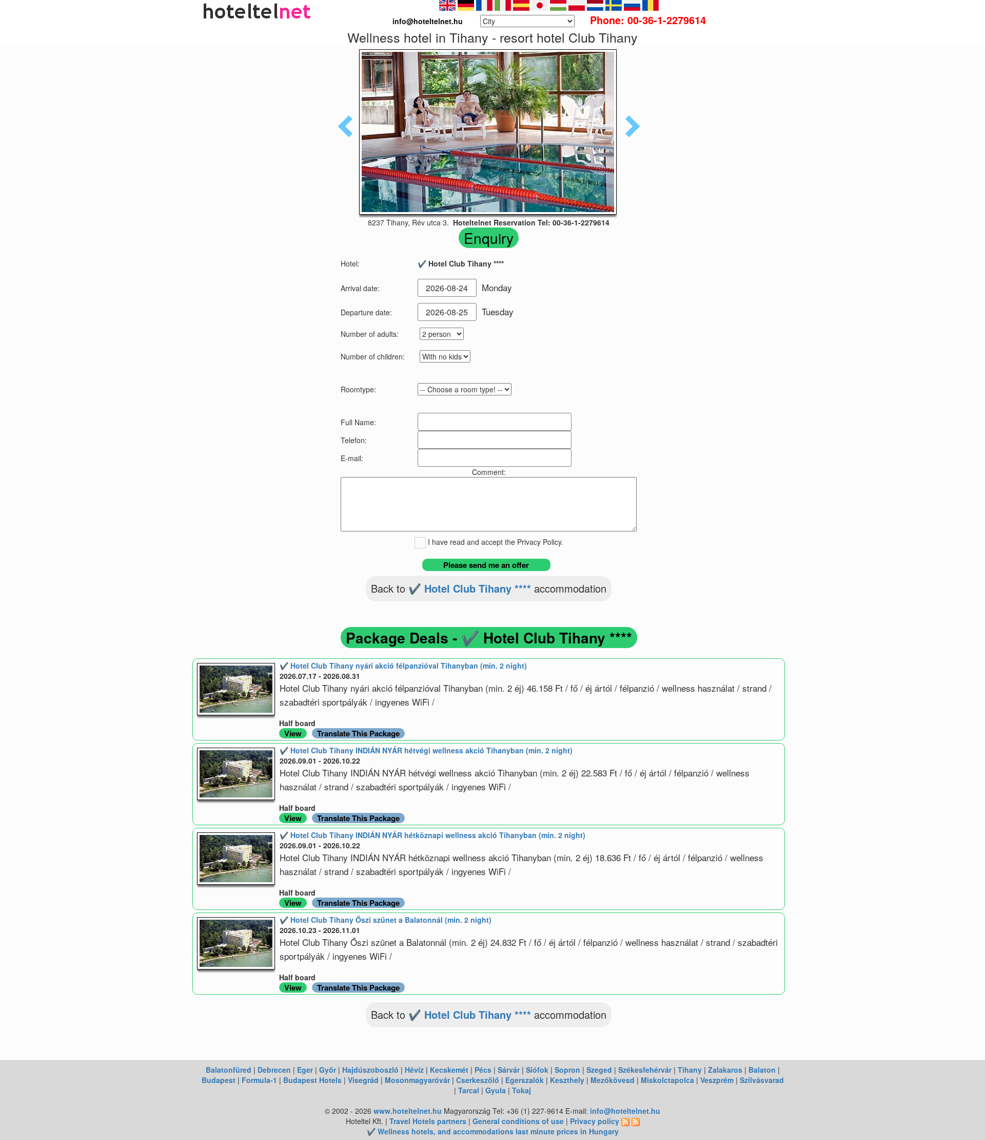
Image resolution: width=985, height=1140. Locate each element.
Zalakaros (725, 1070)
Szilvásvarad (762, 1080)
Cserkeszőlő (477, 1080)
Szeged (599, 1070)
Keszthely (567, 1080)
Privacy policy (594, 1121)
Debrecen (274, 1070)
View (293, 733)
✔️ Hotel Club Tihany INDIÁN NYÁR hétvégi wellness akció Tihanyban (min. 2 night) (426, 750)
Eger (305, 1070)
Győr (327, 1070)
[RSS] (625, 1121)
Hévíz (414, 1070)
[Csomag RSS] (636, 1121)
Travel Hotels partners (427, 1121)
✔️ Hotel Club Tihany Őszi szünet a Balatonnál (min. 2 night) (385, 920)
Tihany (690, 1070)
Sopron (567, 1070)
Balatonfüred (228, 1070)
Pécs (483, 1070)
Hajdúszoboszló (370, 1070)
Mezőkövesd (612, 1080)
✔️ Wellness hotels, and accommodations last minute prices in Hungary (493, 1131)
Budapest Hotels (312, 1080)
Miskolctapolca (667, 1080)
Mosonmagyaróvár (417, 1080)
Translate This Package (358, 733)
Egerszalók (524, 1080)
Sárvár (509, 1070)
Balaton (762, 1070)
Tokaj (521, 1090)
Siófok (537, 1070)
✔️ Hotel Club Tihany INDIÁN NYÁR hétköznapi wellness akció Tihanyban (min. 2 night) (432, 835)
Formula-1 (259, 1080)
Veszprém (717, 1080)
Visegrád (363, 1080)
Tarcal (468, 1090)
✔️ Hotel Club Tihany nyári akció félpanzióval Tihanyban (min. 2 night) (403, 665)
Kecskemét (449, 1070)
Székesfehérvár (645, 1070)
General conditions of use (518, 1121)
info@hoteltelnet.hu (625, 1111)
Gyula (495, 1090)
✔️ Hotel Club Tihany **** (469, 588)
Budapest (218, 1080)
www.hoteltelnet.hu (407, 1111)
